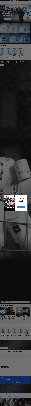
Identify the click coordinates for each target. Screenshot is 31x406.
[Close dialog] (26, 196)
